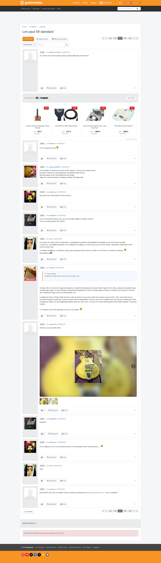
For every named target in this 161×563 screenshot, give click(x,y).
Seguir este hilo (43, 39)
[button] (133, 366)
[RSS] (43, 554)
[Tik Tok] (31, 554)
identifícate (37, 533)
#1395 (42, 167)
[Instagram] (23, 554)
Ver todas (131, 98)
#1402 (42, 442)
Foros (85, 3)
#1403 (42, 466)
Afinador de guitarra (75, 547)
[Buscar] (137, 8)
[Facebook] (35, 554)
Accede (127, 3)
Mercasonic (107, 3)
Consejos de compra (48, 8)
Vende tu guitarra (51, 547)
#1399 (42, 268)
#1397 (42, 215)
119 (130, 38)
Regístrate (136, 3)
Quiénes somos (62, 547)
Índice (59, 8)
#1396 (42, 192)
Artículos (76, 3)
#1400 (42, 324)
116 (115, 38)
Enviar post (29, 39)
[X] (39, 554)
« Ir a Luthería (28, 511)
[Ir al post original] (45, 273)
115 (110, 38)
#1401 (42, 419)
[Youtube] (27, 554)
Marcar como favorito (60, 39)
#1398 (42, 239)
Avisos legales (87, 547)
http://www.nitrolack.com (95, 493)
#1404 (42, 489)
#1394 (42, 143)
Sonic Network (39, 547)
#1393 (42, 52)
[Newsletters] (47, 554)
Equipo (93, 3)
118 (125, 38)
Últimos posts (25, 8)
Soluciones (35, 8)
